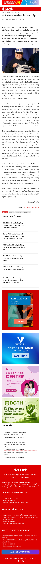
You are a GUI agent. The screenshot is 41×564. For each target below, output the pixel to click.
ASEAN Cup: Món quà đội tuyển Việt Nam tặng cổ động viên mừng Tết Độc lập (13, 280)
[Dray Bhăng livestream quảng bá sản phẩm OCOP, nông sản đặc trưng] (33, 435)
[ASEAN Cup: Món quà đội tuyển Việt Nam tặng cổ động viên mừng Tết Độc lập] (32, 281)
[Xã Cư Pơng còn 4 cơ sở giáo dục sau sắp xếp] (33, 455)
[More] (26, 22)
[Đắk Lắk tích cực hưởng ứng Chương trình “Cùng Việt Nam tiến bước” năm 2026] (32, 226)
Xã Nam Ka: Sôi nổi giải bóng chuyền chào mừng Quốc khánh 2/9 (14, 247)
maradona (18, 212)
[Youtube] (23, 561)
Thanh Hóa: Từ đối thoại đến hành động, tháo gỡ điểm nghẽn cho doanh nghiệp (15, 445)
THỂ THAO (15, 13)
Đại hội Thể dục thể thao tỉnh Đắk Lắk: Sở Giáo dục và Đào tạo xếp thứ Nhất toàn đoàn (13, 236)
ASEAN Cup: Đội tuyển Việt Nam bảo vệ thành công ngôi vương (13, 258)
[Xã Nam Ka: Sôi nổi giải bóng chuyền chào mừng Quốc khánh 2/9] (32, 248)
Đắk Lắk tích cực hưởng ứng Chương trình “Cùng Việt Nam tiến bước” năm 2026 (13, 225)
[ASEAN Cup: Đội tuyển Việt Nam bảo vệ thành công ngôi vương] (32, 259)
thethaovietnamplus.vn (31, 207)
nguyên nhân (26, 212)
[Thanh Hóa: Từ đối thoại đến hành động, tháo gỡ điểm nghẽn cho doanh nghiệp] (33, 445)
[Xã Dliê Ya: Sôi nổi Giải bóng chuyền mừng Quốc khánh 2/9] (32, 270)
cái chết (11, 212)
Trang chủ (6, 13)
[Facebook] (18, 561)
